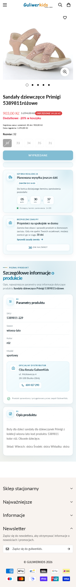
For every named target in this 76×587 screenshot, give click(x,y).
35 (39, 143)
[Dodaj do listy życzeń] (64, 17)
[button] (68, 4)
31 (50, 143)
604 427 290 (32, 385)
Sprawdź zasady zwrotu (28, 239)
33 (18, 143)
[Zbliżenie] (64, 71)
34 (29, 143)
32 (7, 143)
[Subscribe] (69, 549)
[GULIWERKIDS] (38, 5)
